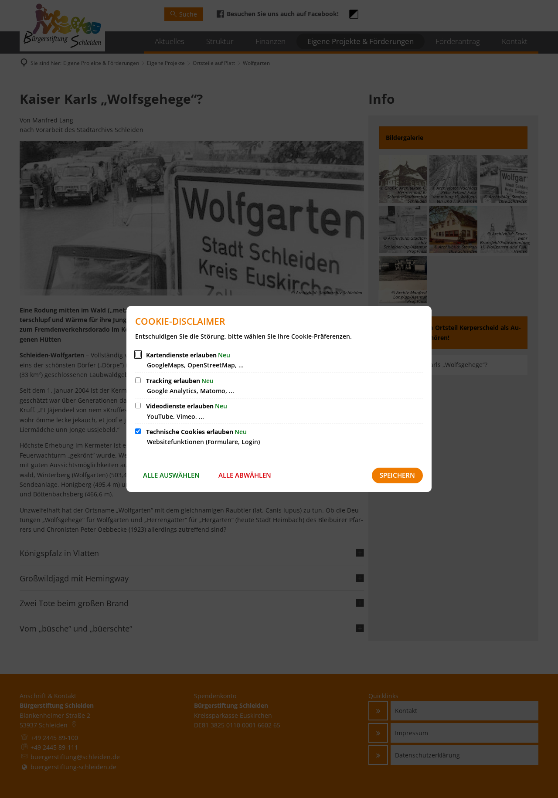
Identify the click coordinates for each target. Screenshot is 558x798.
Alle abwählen (244, 475)
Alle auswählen (171, 475)
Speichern (397, 475)
